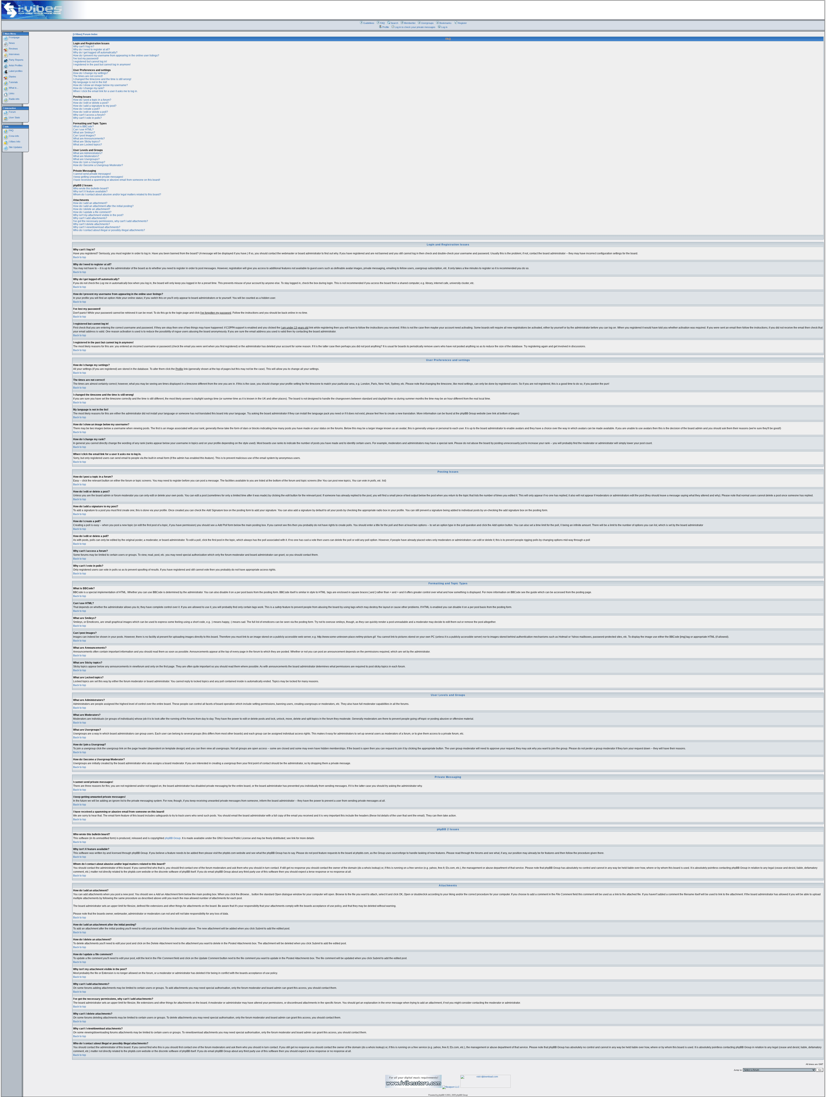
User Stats (14, 117)
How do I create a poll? (86, 108)
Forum (12, 112)
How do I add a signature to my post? (94, 105)
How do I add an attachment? (90, 203)
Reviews (13, 48)
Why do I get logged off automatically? (95, 52)
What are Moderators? (86, 156)
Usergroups (427, 23)
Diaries (12, 76)
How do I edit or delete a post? (91, 102)
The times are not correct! (88, 76)
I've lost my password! (86, 58)
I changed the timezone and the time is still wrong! (102, 79)
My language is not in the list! (90, 82)
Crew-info (13, 136)
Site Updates (15, 147)
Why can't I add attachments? (90, 218)
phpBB (441, 1095)
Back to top (79, 257)
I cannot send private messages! (92, 173)
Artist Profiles (15, 65)
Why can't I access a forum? (89, 114)
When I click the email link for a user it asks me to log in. (105, 91)
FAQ (382, 23)
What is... (13, 87)
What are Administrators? (87, 153)
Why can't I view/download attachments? (96, 227)
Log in (444, 27)
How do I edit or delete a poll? (90, 111)
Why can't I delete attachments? (91, 224)
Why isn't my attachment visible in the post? (98, 215)
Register (462, 23)
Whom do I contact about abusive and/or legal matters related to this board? (117, 194)
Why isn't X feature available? (90, 191)
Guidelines (368, 23)
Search (394, 23)
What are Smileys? (84, 132)
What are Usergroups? (86, 159)
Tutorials (13, 82)
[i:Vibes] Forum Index (85, 34)
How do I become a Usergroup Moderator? (98, 165)
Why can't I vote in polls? (87, 117)
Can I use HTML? (83, 129)
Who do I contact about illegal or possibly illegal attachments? (109, 230)
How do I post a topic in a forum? (92, 99)
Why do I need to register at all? (91, 49)
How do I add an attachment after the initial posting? (103, 206)
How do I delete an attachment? (91, 209)
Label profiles (15, 71)
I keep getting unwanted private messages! (98, 176)
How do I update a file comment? (92, 212)
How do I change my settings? (90, 73)
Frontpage (14, 37)
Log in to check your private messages (415, 27)
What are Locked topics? (87, 144)
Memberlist (409, 23)
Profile (385, 27)
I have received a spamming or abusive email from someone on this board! (116, 179)
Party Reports (15, 60)
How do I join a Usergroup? (89, 162)
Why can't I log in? (83, 46)
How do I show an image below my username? (100, 85)
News (11, 43)
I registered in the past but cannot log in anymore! (102, 64)
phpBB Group (173, 838)
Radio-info (13, 99)
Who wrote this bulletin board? (91, 188)
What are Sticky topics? (86, 141)
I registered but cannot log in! (90, 61)
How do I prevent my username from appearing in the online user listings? (116, 55)
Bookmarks (445, 23)
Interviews (14, 54)
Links (11, 93)
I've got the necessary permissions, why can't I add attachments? (110, 221)
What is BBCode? (83, 126)
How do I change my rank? (88, 88)
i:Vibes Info (14, 141)
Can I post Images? (84, 135)
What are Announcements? (89, 138)
